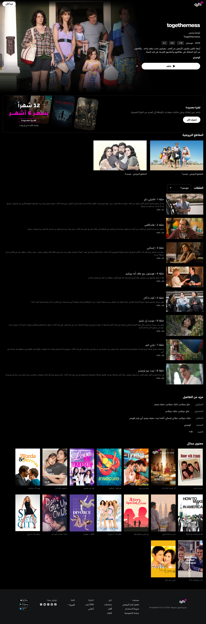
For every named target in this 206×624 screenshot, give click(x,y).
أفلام (110, 608)
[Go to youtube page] (44, 605)
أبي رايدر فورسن (136, 418)
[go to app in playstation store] (24, 608)
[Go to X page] (41, 605)
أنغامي (91, 608)
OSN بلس (89, 604)
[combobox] (179, 187)
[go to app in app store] (24, 600)
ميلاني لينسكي (171, 418)
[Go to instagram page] (51, 605)
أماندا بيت (159, 418)
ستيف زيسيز (159, 404)
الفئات (109, 613)
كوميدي (196, 57)
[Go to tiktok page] (48, 605)
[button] (9, 4)
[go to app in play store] (24, 604)
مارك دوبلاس (172, 404)
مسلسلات (108, 604)
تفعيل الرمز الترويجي (130, 604)
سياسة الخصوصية (131, 613)
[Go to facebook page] (55, 605)
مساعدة (135, 600)
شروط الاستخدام (132, 608)
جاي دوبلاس (184, 404)
